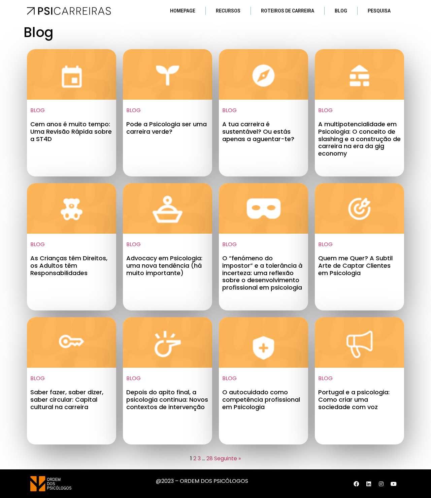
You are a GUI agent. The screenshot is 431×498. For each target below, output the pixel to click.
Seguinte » (227, 458)
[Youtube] (393, 483)
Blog (341, 10)
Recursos (228, 10)
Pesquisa (379, 10)
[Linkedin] (368, 483)
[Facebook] (356, 483)
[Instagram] (381, 483)
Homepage (182, 10)
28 (209, 458)
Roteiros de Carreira (287, 10)
